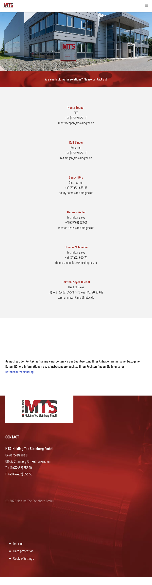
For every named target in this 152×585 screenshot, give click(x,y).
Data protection (23, 550)
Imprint (18, 543)
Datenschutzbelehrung (19, 371)
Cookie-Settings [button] (23, 558)
